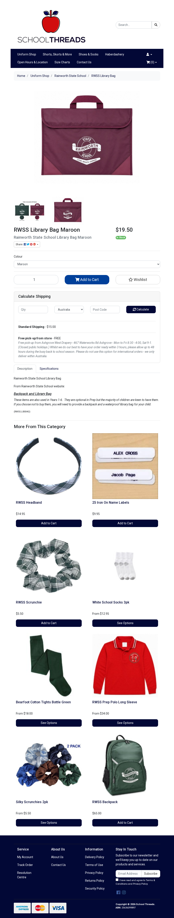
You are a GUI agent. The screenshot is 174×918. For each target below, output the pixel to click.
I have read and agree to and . (135, 882)
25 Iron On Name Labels (110, 503)
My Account (25, 857)
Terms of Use (94, 865)
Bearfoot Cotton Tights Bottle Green (43, 702)
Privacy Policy (94, 872)
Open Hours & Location (32, 62)
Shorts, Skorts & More (57, 54)
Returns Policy (94, 880)
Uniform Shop (26, 54)
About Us (57, 857)
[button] (149, 54)
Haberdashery (114, 54)
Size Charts (62, 62)
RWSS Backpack (105, 802)
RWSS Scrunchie (29, 602)
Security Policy (95, 888)
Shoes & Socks (88, 54)
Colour (18, 256)
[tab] (25, 369)
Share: (20, 244)
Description (24, 368)
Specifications (49, 368)
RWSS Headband (29, 503)
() (152, 62)
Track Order (25, 865)
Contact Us (84, 62)
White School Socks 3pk (110, 602)
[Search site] (156, 25)
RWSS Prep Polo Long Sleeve (114, 702)
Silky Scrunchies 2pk (32, 802)
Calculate (142, 309)
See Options (125, 623)
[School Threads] (51, 24)
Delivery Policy (94, 857)
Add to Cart (89, 280)
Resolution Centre (24, 875)
